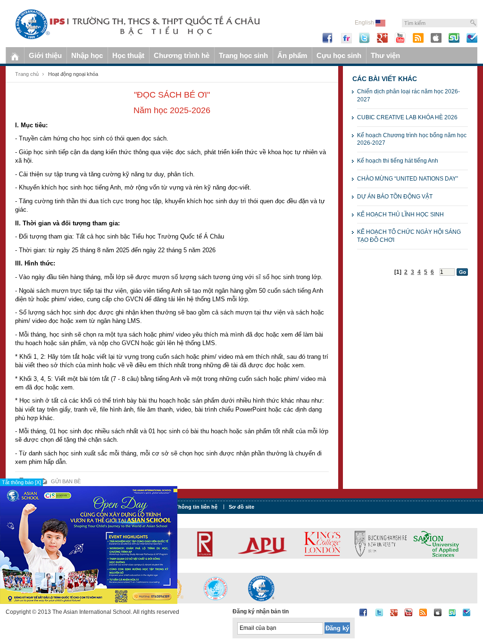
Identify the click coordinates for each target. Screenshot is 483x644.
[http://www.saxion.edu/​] (267, 543)
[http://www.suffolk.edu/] (362, 543)
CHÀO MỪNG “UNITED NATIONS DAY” (407, 178)
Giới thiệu (45, 55)
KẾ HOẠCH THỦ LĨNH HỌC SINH (400, 214)
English (365, 22)
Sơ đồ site (241, 506)
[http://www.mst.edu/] (308, 543)
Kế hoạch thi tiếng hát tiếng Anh (397, 160)
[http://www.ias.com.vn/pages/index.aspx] (215, 588)
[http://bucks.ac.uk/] (211, 543)
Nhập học (87, 55)
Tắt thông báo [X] (21, 482)
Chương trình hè (181, 55)
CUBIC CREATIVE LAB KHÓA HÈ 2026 (407, 117)
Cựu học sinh (338, 55)
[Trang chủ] (15, 55)
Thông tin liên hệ (196, 506)
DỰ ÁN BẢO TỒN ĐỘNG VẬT (395, 196)
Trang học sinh (243, 55)
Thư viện (385, 55)
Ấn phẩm (292, 55)
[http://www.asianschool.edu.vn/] (261, 588)
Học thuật (128, 55)
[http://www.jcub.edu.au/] (431, 543)
